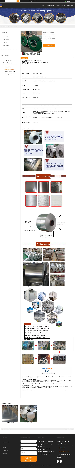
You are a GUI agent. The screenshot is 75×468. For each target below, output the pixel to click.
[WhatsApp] (58, 461)
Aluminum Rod (12, 26)
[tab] (24, 58)
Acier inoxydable (6, 36)
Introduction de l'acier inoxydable (44, 449)
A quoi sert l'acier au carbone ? (44, 448)
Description (24, 58)
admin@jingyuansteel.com (33, 1)
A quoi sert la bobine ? (42, 454)
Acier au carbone (6, 39)
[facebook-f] (61, 461)
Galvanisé (5, 42)
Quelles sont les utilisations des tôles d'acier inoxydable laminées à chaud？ (46, 452)
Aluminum (6, 26)
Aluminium (5, 48)
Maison (2, 26)
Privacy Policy (47, 465)
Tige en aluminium (6, 428)
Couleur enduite (6, 45)
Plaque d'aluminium (68, 428)
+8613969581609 (52, 1)
